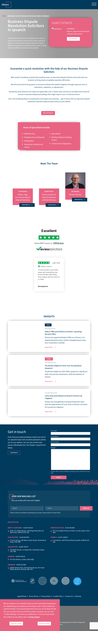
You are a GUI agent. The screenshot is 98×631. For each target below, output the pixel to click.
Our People (14, 453)
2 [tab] (27, 220)
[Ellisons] (6, 4)
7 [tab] (45, 220)
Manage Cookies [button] (44, 623)
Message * (53, 448)
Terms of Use (33, 596)
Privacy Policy (56, 513)
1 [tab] (24, 220)
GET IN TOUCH (48, 113)
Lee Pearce (71, 29)
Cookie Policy (58, 596)
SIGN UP (86, 508)
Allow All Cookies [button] (16, 623)
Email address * (55, 436)
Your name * (54, 431)
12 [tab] (63, 220)
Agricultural (56, 133)
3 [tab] (31, 220)
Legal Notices (22, 596)
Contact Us (69, 596)
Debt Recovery (29, 133)
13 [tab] (67, 220)
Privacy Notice (46, 596)
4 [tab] (34, 220)
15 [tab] (74, 220)
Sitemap (78, 596)
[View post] (25, 336)
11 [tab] (60, 220)
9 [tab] (52, 220)
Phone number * (55, 442)
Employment (29, 141)
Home (4, 16)
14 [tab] (70, 220)
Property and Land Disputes (34, 137)
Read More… (49, 347)
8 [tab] (49, 220)
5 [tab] (38, 220)
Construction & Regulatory (61, 143)
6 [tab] (42, 220)
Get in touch (73, 39)
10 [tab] (56, 220)
